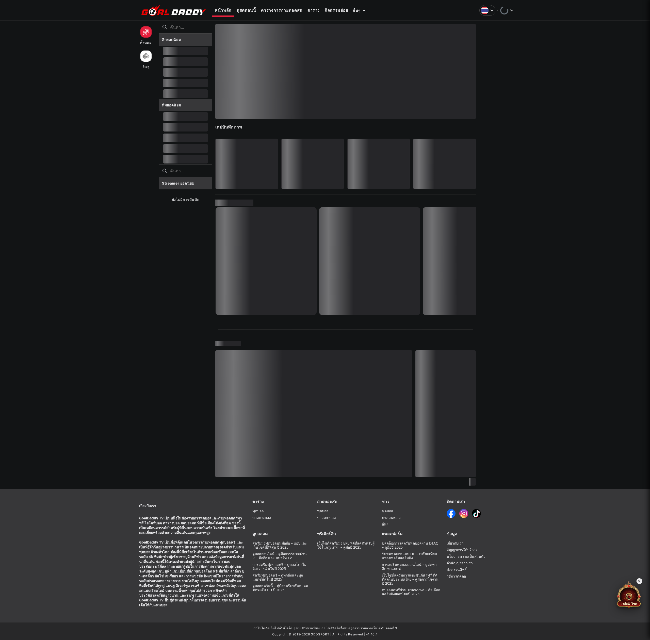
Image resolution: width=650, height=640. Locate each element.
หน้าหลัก (223, 10)
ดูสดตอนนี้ (246, 10)
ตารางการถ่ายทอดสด (281, 10)
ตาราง (313, 10)
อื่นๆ (357, 10)
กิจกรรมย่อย (336, 10)
